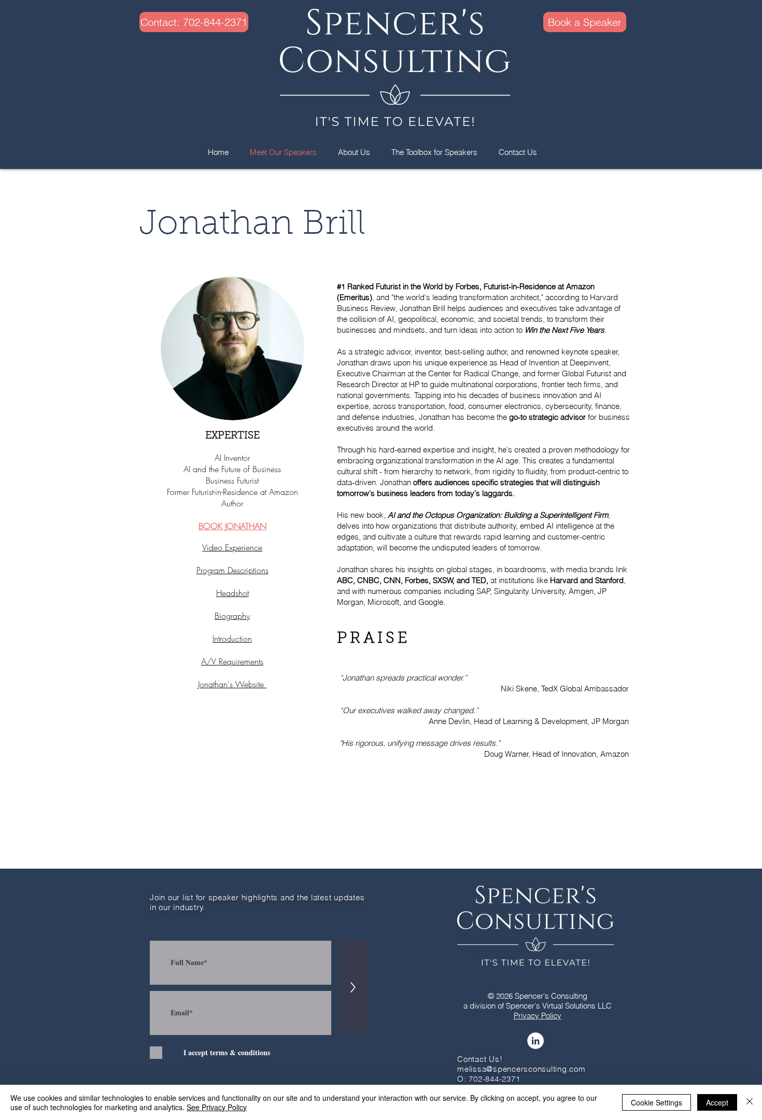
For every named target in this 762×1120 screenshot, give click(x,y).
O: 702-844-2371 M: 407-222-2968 (488, 1084)
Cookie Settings (656, 1102)
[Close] (749, 1102)
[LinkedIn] (535, 1040)
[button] (180, 22)
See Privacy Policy (217, 1107)
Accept (717, 1102)
